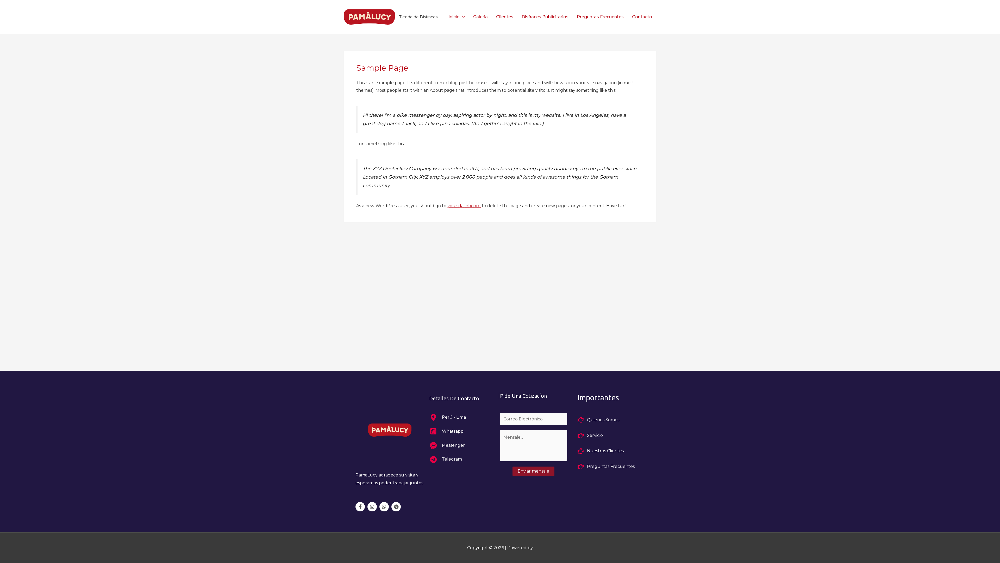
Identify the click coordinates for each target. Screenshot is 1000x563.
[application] (462, 16)
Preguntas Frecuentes (600, 16)
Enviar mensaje (533, 471)
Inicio (454, 16)
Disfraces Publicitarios (545, 16)
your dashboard (464, 205)
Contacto (642, 16)
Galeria (480, 16)
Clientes (504, 16)
